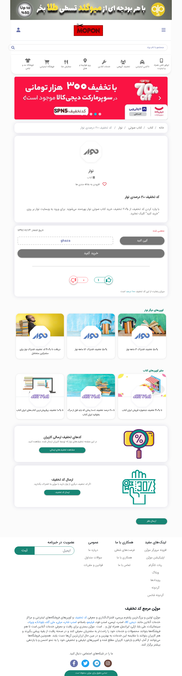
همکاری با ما (124, 557)
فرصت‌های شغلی (124, 550)
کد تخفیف (81, 617)
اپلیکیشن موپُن (155, 557)
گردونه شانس (155, 595)
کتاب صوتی (135, 127)
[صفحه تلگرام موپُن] (96, 663)
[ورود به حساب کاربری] (18, 30)
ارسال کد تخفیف (62, 492)
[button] (100, 114)
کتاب (150, 127)
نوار (120, 127)
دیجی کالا (130, 622)
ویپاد (31, 622)
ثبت (25, 550)
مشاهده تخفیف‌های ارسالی (62, 450)
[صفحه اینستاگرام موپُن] (108, 663)
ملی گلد (50, 622)
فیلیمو (90, 622)
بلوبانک (40, 622)
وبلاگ (155, 572)
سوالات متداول (93, 557)
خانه (161, 127)
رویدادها (155, 580)
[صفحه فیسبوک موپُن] (74, 663)
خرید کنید (91, 253)
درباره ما (93, 550)
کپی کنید (142, 240)
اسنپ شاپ (70, 622)
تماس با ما (124, 565)
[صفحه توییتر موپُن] (85, 663)
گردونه (155, 587)
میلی (59, 622)
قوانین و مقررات (93, 565)
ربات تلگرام (155, 565)
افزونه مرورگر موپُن (155, 550)
